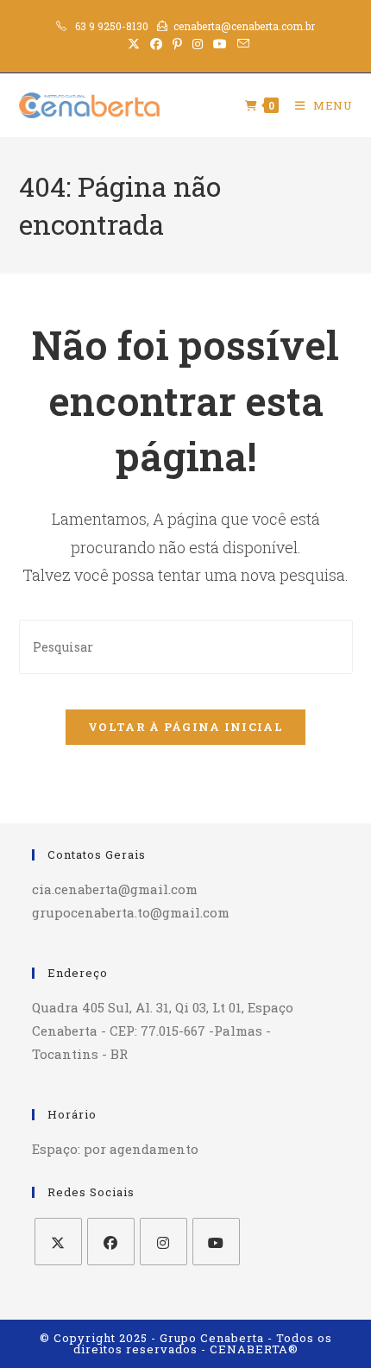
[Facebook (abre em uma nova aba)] (156, 44)
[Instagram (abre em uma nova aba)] (197, 44)
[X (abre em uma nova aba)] (134, 44)
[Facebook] (111, 1241)
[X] (58, 1241)
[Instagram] (163, 1241)
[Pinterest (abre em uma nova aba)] (177, 44)
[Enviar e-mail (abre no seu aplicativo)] (240, 44)
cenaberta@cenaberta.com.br (244, 26)
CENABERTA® (254, 1349)
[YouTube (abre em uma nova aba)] (220, 44)
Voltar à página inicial (185, 726)
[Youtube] (216, 1241)
